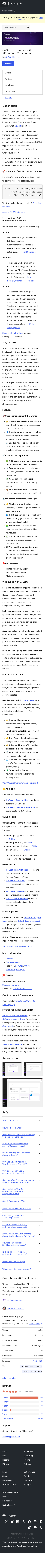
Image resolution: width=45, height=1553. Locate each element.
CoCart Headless (13, 57)
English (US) (38, 1361)
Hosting (5, 1460)
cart (22, 1366)
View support (34, 1323)
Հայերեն (12, 1516)
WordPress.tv (9, 1484)
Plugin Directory (8, 11)
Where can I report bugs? (13, 1262)
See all (40, 1419)
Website (9, 958)
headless (38, 1366)
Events (27, 1476)
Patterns (27, 1464)
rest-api (26, 1371)
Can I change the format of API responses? (13, 1216)
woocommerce (36, 1371)
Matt (5, 1496)
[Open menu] (41, 3)
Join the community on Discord (17, 946)
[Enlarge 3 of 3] (39, 1081)
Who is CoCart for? (10, 1120)
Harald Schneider (28, 252)
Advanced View (9, 1378)
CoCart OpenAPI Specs (17, 870)
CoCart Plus (28, 700)
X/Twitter (19, 966)
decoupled (29, 1366)
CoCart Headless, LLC (22, 988)
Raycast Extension (15, 891)
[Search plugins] (27, 27)
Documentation (13, 962)
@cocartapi (7, 1026)
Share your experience (12, 1044)
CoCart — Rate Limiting (17, 800)
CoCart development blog (13, 1019)
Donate (28, 1480)
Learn (4, 1472)
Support (8, 97)
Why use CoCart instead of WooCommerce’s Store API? (14, 1163)
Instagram (20, 969)
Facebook (10, 969)
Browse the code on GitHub (14, 1015)
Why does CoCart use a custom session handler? (13, 1172)
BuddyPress (8, 1505)
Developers (7, 1480)
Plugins (27, 1460)
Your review (7, 1419)
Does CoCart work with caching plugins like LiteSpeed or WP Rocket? (18, 1235)
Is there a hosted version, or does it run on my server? (14, 1253)
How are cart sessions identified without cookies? (14, 1244)
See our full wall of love (12, 333)
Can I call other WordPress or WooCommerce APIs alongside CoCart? (14, 1191)
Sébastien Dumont (10, 985)
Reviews (8, 79)
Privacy (5, 1464)
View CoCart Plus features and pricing (20, 783)
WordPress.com (10, 1492)
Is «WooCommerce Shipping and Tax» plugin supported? (14, 1225)
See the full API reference (14, 212)
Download (8, 64)
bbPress (7, 1501)
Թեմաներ (28, 1455)
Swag (27, 1484)
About (5, 1451)
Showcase (28, 1451)
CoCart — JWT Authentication (20, 807)
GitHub (12, 839)
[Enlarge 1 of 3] (18, 1065)
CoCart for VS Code (15, 880)
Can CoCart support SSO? (14, 1201)
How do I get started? (12, 1128)
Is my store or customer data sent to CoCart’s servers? (15, 1145)
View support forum (11, 1436)
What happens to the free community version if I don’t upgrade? (18, 1136)
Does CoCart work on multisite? (16, 1209)
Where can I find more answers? (16, 1269)
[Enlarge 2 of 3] (39, 1065)
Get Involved (29, 1472)
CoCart (18, 126)
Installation (10, 85)
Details (8, 73)
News (4, 1455)
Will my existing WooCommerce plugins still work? (16, 1154)
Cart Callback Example (17, 898)
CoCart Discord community (30, 921)
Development (11, 91)
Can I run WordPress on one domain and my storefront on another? (18, 1181)
